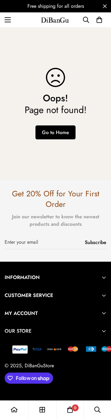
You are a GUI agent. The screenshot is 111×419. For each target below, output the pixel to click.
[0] (99, 20)
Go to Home (55, 132)
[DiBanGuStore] (55, 19)
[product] (14, 409)
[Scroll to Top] (100, 386)
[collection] (42, 410)
